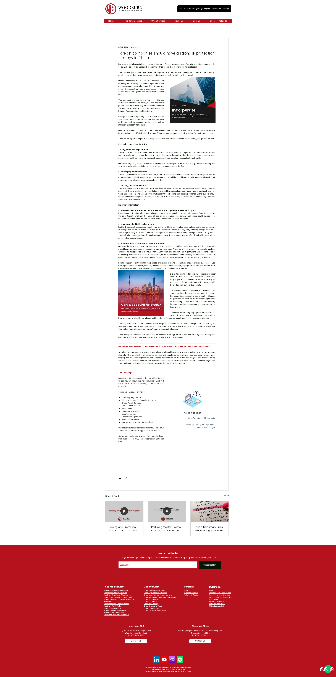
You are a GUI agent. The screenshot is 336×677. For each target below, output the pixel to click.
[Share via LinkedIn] (119, 478)
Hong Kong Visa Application (114, 613)
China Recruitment (151, 604)
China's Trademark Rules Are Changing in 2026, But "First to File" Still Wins (209, 528)
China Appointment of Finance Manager (158, 595)
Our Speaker (213, 599)
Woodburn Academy (216, 601)
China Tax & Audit (150, 601)
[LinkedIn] (156, 659)
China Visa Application (152, 608)
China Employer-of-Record (153, 606)
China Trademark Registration (155, 610)
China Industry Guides (217, 604)
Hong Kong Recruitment (112, 608)
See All (226, 496)
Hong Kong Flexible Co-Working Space (118, 597)
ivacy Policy (187, 667)
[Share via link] (126, 478)
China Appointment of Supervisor (155, 593)
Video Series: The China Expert (220, 597)
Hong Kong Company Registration (116, 591)
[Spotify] (180, 659)
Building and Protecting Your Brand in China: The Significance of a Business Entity (123, 528)
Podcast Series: (215, 593)
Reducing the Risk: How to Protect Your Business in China (166, 528)
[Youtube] (164, 659)
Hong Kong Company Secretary (115, 593)
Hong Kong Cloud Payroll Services (116, 604)
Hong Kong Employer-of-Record (115, 610)
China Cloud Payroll (151, 599)
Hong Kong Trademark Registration (116, 615)
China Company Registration (154, 591)
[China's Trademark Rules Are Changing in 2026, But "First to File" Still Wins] (210, 511)
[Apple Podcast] (172, 659)
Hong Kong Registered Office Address (117, 595)
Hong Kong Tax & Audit (112, 606)
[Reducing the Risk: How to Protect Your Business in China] (167, 511)
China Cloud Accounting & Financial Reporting (160, 597)
